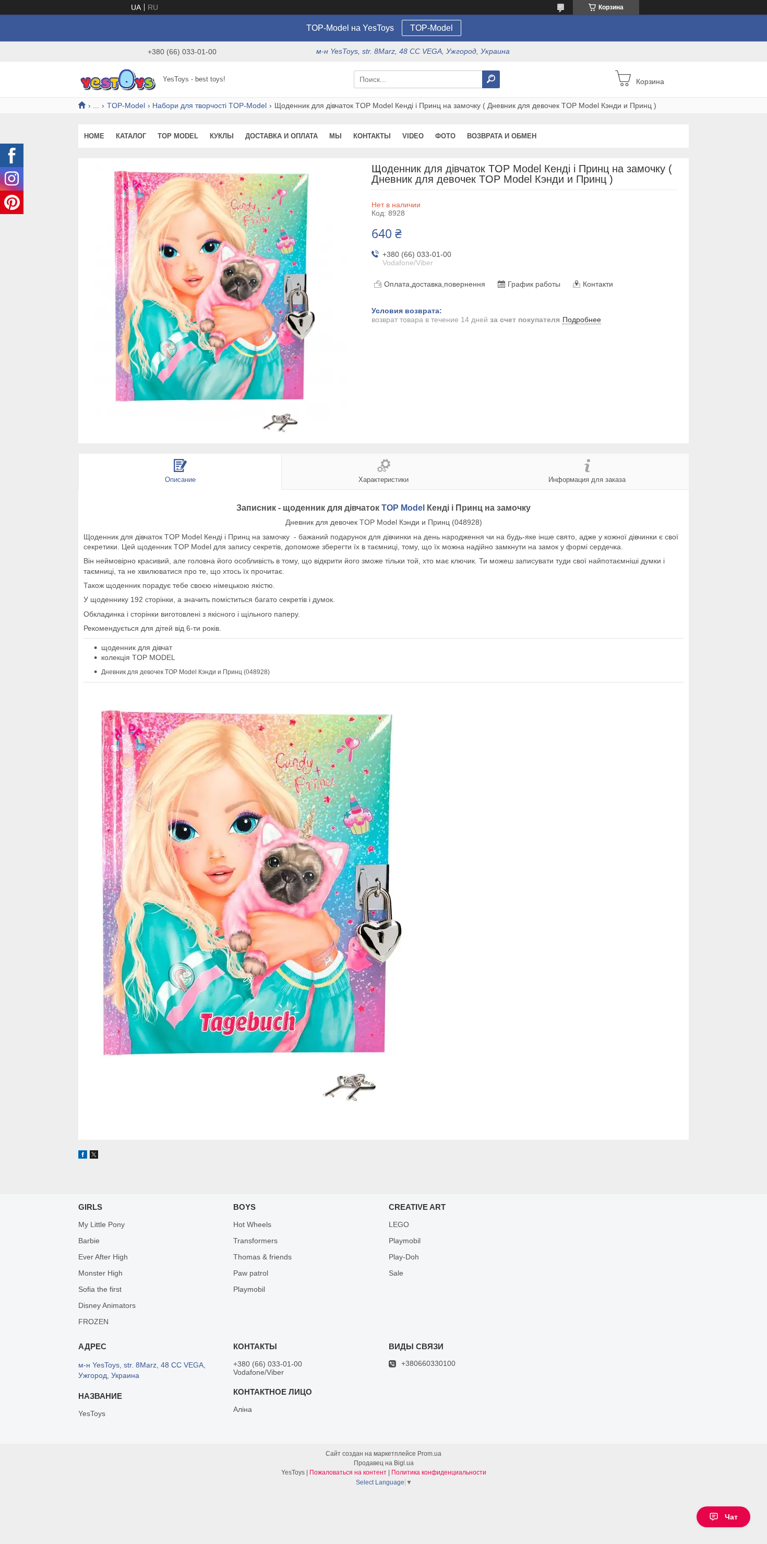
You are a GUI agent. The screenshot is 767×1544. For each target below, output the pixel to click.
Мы (335, 136)
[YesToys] (117, 79)
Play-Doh (404, 1257)
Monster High (100, 1273)
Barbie (89, 1240)
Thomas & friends (262, 1257)
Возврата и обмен (501, 136)
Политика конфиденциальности (438, 1472)
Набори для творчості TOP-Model (209, 105)
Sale (396, 1273)
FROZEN (93, 1321)
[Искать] (491, 79)
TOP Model (178, 136)
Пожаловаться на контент (348, 1472)
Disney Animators (107, 1305)
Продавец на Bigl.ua (384, 1463)
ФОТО (445, 136)
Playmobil (249, 1289)
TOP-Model (431, 27)
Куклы (222, 136)
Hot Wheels (252, 1224)
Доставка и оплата (281, 136)
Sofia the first (100, 1289)
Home (94, 136)
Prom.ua (429, 1453)
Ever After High (103, 1257)
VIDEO (413, 136)
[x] (94, 1156)
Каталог (131, 136)
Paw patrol (250, 1273)
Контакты (372, 136)
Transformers (255, 1240)
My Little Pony (101, 1224)
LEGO (399, 1224)
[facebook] (82, 1156)
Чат (731, 1517)
